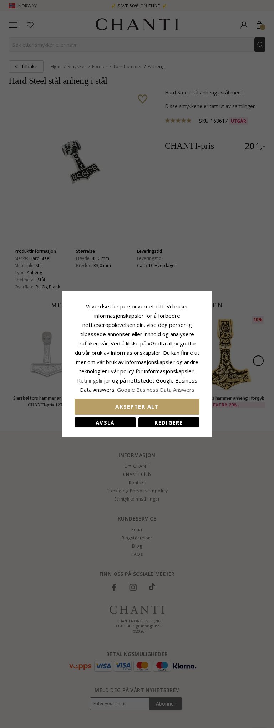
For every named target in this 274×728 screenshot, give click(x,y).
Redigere (168, 422)
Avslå (105, 422)
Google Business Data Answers (155, 389)
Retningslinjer (94, 380)
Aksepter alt (136, 406)
